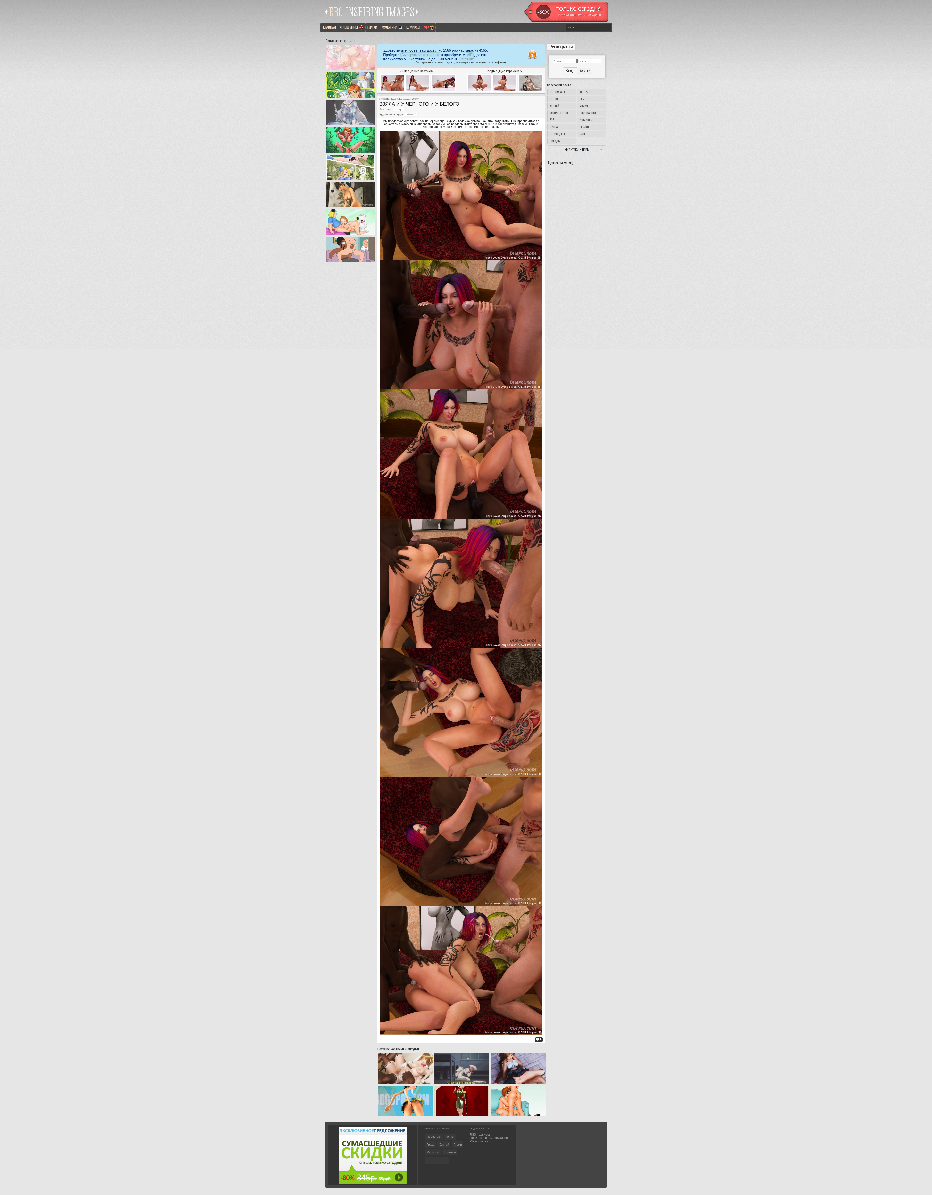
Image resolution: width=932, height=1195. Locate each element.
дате (449, 62)
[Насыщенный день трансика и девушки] (405, 1083)
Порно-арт (557, 92)
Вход (570, 71)
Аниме (584, 106)
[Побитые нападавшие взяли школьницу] (518, 1083)
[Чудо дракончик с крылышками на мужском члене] (350, 207)
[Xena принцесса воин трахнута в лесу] (350, 180)
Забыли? (584, 70)
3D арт (399, 109)
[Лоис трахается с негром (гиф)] (350, 262)
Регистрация (561, 46)
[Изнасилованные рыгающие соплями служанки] (461, 1083)
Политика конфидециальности (491, 1138)
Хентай (554, 106)
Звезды (555, 141)
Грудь (584, 99)
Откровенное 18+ (559, 116)
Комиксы (413, 27)
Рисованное (588, 113)
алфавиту (500, 62)
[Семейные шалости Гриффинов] (350, 234)
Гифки (372, 27)
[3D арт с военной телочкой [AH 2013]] (461, 1115)
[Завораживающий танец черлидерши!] (405, 1115)
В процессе (558, 134)
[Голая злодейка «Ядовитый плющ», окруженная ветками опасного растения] (350, 152)
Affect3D (411, 114)
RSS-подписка (480, 1134)
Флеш (584, 134)
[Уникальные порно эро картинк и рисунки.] (372, 18)
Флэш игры (349, 27)
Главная (329, 27)
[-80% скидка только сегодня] (566, 21)
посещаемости (484, 62)
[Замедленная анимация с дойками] (350, 70)
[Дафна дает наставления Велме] (518, 1115)
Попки (554, 99)
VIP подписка (479, 1141)
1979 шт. (467, 59)
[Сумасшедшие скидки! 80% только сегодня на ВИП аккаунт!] (373, 1182)
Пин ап (554, 127)
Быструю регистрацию (420, 55)
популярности (465, 62)
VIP (426, 27)
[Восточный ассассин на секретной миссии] (350, 125)
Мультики (389, 27)
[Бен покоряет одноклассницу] (350, 97)
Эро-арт (585, 92)
